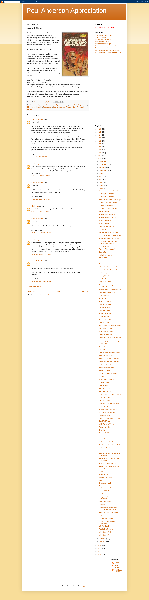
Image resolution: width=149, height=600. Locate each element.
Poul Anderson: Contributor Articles (107, 50)
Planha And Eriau (105, 310)
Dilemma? (102, 504)
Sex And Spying (104, 406)
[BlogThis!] (56, 102)
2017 (100, 156)
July (101, 176)
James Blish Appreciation (103, 35)
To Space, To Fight (105, 388)
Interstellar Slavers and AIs (108, 267)
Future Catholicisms (106, 205)
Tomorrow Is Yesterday (107, 367)
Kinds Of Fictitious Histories (108, 232)
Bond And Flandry (105, 421)
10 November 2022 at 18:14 (41, 254)
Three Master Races (106, 313)
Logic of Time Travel (102, 41)
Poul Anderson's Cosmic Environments (108, 52)
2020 (100, 147)
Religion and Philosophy (103, 44)
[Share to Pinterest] (63, 102)
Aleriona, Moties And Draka (108, 512)
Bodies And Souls (105, 364)
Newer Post (31, 291)
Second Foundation (59, 107)
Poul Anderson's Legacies (108, 463)
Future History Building (107, 214)
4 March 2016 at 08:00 (39, 157)
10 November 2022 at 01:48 (41, 233)
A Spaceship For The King (40, 105)
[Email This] (54, 102)
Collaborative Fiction (106, 331)
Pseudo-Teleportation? (107, 249)
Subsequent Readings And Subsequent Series (108, 242)
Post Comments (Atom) (44, 295)
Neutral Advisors (104, 261)
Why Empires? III (105, 532)
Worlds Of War (104, 474)
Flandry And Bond (105, 427)
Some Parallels (104, 223)
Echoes (101, 264)
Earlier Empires (104, 273)
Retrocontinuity (104, 246)
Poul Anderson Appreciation (66, 10)
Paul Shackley (118, 566)
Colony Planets (104, 276)
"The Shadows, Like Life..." (108, 191)
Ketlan (117, 563)
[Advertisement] (108, 89)
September (103, 170)
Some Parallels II (105, 220)
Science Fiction (100, 37)
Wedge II (102, 439)
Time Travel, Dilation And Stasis (110, 325)
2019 (100, 150)
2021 (100, 144)
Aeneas (101, 471)
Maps (101, 480)
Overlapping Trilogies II (107, 194)
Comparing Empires (106, 518)
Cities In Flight (54, 105)
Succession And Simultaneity (109, 403)
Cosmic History (104, 229)
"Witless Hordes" (104, 322)
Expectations (103, 385)
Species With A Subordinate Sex (110, 289)
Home (58, 291)
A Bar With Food (104, 307)
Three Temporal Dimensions (109, 238)
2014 (100, 548)
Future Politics (104, 382)
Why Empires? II (104, 535)
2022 (100, 141)
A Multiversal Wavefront (107, 292)
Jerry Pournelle (82, 105)
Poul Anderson (47, 107)
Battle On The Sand (106, 442)
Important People (105, 501)
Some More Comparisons (108, 379)
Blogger (83, 586)
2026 (100, 129)
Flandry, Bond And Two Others (109, 418)
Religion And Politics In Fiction (109, 352)
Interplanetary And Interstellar (109, 361)
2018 (100, 153)
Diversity (102, 430)
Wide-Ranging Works (106, 424)
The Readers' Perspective (108, 409)
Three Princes (104, 347)
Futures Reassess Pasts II (108, 202)
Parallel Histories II (105, 279)
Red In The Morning (106, 529)
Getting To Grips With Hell (108, 373)
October (102, 167)
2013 (100, 551)
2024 (100, 135)
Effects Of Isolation (105, 491)
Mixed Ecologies (104, 211)
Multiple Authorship (105, 255)
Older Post (84, 291)
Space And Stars (104, 397)
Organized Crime (105, 282)
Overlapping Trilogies (106, 196)
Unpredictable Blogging (107, 412)
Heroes (101, 436)
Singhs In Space (104, 400)
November (103, 164)
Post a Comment (35, 286)
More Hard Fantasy (105, 370)
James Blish (73, 105)
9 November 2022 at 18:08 (40, 212)
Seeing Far (103, 252)
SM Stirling (102, 350)
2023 (100, 138)
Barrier (101, 376)
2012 (100, 554)
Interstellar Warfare (105, 328)
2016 (100, 159)
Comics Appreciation (102, 48)
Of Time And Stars (105, 477)
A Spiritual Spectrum (106, 334)
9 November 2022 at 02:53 (40, 199)
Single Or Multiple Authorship (109, 358)
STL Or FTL (103, 258)
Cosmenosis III (104, 451)
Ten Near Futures (105, 391)
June (101, 179)
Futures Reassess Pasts (107, 217)
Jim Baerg (35, 164)
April (101, 185)
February (102, 539)
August (102, 173)
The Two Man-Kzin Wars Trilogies (110, 200)
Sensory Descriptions (106, 226)
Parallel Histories (105, 298)
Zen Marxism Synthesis (103, 39)
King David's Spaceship (34, 107)
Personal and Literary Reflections (106, 46)
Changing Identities (105, 483)
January (102, 541)
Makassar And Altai (105, 448)
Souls (101, 515)
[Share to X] (58, 102)
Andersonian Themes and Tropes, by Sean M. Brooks (109, 508)
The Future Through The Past (109, 445)
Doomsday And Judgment (108, 270)
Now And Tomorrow (105, 356)
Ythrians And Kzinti (105, 301)
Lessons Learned (105, 415)
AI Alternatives (104, 295)
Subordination (104, 316)
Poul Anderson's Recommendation (106, 487)
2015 (100, 545)
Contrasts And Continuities (108, 208)
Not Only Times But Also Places (110, 235)
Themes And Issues (106, 433)
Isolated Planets (104, 494)
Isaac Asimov (64, 105)
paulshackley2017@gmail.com (118, 572)
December (103, 161)
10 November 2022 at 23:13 (41, 281)
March (101, 188)
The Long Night (71, 107)
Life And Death (104, 526)
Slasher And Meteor (106, 304)
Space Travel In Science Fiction (110, 394)
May (101, 182)
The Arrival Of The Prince (107, 319)
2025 (100, 132)
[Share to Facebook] (61, 102)
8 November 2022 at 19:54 (40, 176)
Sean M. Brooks (37, 119)
